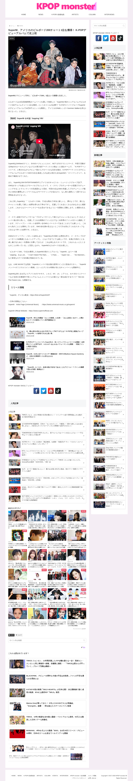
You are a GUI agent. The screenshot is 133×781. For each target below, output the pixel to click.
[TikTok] (58, 391)
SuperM (20, 635)
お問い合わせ (92, 778)
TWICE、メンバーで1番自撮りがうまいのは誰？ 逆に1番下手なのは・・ (17, 526)
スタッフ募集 (92, 775)
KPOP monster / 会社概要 (78, 775)
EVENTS (55, 775)
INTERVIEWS (64, 775)
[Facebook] (36, 391)
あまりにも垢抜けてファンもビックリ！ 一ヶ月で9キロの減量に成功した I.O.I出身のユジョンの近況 (37, 565)
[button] (84, 640)
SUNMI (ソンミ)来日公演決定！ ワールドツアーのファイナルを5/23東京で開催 (17, 545)
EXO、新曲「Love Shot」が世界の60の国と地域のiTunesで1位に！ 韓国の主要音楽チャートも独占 (57, 584)
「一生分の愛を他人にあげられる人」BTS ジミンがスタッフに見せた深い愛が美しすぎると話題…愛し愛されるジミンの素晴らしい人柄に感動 (57, 606)
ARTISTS (39, 775)
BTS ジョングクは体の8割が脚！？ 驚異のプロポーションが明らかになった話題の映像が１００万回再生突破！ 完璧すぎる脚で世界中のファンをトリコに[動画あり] (76, 567)
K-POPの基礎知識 (29, 775)
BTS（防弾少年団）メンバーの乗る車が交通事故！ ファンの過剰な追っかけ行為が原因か (76, 623)
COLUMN (47, 775)
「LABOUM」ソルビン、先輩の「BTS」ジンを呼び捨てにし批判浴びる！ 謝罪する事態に (76, 526)
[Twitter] (44, 391)
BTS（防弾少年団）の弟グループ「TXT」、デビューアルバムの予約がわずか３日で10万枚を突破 (37, 604)
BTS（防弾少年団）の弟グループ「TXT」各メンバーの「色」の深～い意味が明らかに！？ (76, 604)
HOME (13, 775)
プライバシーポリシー (79, 778)
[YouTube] (51, 391)
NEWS (12, 635)
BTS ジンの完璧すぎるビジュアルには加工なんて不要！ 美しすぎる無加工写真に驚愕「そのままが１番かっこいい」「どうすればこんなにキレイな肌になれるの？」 (17, 586)
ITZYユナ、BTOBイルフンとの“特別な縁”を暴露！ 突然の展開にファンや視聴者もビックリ (57, 623)
